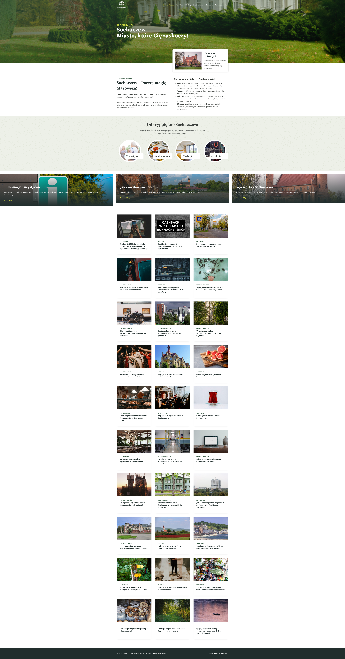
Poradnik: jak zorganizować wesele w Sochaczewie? (132, 375)
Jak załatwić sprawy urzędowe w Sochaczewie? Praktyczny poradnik (210, 505)
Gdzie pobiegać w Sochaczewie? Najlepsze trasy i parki (171, 630)
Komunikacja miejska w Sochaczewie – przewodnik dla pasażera (171, 289)
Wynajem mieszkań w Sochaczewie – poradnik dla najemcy (208, 333)
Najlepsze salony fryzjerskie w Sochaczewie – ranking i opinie (209, 288)
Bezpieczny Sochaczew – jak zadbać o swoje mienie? (208, 245)
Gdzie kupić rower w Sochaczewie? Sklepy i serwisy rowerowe (133, 333)
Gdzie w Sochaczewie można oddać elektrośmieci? (208, 460)
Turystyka (179, 5)
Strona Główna (168, 5)
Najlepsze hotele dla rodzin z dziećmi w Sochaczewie (170, 375)
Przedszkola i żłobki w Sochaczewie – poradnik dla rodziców (170, 505)
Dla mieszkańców (221, 5)
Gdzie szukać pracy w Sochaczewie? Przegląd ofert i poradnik (171, 333)
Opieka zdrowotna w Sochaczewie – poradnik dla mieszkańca (170, 461)
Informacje (209, 5)
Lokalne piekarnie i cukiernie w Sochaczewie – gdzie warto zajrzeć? (134, 418)
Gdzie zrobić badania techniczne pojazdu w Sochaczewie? (134, 288)
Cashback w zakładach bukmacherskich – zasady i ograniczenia (170, 246)
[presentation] (134, 226)
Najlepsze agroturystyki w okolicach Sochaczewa (169, 547)
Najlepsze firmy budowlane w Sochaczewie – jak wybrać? (132, 504)
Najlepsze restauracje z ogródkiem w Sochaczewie (131, 460)
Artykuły (161, 241)
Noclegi (188, 5)
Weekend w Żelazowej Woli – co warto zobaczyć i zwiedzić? (209, 547)
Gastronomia (198, 5)
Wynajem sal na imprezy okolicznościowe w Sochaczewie (133, 547)
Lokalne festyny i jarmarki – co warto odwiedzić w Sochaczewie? (210, 588)
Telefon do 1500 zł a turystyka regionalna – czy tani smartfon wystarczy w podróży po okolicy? (134, 246)
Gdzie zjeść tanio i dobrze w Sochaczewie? (208, 417)
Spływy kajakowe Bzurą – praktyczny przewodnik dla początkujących (208, 631)
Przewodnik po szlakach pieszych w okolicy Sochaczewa (133, 588)
